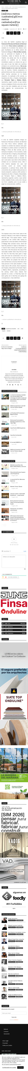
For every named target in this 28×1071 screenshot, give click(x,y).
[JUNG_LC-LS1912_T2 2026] (14, 655)
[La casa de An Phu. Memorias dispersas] (5, 481)
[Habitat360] (14, 732)
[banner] (14, 870)
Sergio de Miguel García (15, 994)
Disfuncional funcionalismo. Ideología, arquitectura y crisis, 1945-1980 (17, 422)
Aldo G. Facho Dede (13, 987)
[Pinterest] (15, 33)
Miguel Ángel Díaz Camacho (16, 939)
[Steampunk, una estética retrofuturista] (5, 510)
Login (24, 551)
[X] (11, 33)
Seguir (23, 626)
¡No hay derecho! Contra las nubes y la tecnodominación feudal (17, 502)
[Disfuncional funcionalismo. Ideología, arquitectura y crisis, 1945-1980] (5, 422)
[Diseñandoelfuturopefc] (14, 786)
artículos (4, 398)
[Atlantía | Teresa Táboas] (5, 488)
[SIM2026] (14, 819)
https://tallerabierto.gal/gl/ (13, 949)
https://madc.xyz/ (11, 942)
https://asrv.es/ (11, 970)
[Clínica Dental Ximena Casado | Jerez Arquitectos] (5, 474)
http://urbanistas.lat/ (12, 991)
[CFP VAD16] (14, 845)
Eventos (4, 803)
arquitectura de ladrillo (11, 328)
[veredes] (3, 29)
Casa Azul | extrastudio (16, 435)
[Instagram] (9, 384)
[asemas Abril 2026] (14, 681)
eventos (6, 7)
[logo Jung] (14, 595)
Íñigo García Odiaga (14, 953)
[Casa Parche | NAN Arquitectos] (5, 429)
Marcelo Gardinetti (13, 974)
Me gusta (23, 623)
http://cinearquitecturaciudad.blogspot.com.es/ (17, 921)
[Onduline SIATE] (14, 706)
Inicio (3, 7)
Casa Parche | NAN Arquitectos (17, 428)
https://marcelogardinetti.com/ (13, 977)
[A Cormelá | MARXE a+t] (5, 444)
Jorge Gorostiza (12, 918)
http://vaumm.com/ (11, 956)
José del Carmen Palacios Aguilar (15, 981)
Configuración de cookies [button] (9, 1067)
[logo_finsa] (14, 603)
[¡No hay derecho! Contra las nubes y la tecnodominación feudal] (5, 502)
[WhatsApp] (18, 33)
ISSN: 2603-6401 (6, 1051)
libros (3, 423)
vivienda (8, 330)
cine (10, 7)
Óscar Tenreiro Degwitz (15, 960)
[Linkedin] (12, 384)
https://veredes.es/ (14, 371)
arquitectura (4, 431)
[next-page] (5, 457)
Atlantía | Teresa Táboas (16, 486)
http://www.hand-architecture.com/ (14, 998)
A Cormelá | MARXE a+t (16, 442)
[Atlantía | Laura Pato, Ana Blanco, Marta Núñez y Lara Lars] (5, 467)
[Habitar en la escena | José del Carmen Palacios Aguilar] (5, 451)
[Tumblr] (18, 384)
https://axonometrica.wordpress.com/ (15, 928)
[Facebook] (8, 33)
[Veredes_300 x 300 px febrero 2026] (14, 760)
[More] (22, 33)
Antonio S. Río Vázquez (14, 967)
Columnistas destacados (8, 914)
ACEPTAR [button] (20, 1067)
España (3, 330)
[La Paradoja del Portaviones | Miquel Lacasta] (5, 414)
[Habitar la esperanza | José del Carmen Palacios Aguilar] (5, 407)
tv (2, 468)
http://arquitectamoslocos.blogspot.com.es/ (16, 935)
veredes (6, 29)
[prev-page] (3, 457)
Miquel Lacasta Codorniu (15, 925)
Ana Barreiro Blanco (14, 946)
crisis (22, 328)
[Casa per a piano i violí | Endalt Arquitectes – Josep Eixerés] (5, 495)
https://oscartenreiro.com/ (13, 963)
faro (3, 416)
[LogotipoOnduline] (14, 611)
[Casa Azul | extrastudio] (5, 437)
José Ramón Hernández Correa (17, 932)
